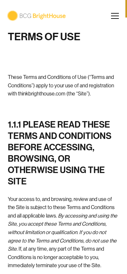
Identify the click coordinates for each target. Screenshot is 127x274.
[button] (115, 15)
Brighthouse (36, 15)
